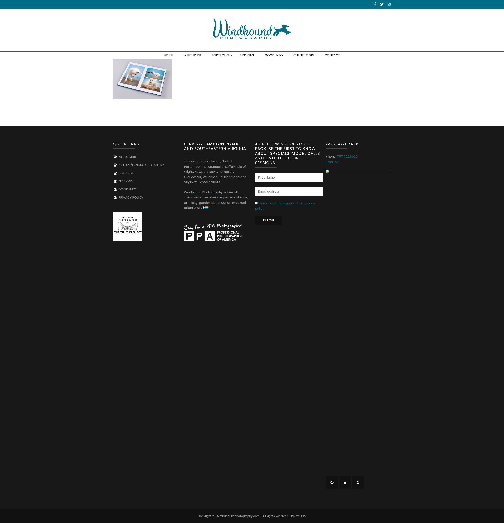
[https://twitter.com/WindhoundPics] (358, 482)
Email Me (333, 162)
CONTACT (332, 55)
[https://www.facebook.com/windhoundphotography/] (332, 482)
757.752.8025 (347, 156)
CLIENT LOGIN (303, 55)
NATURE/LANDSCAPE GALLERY (141, 165)
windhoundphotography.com (240, 516)
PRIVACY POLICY (130, 197)
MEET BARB (192, 55)
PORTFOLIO (220, 55)
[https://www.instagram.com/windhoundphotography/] (345, 482)
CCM (303, 516)
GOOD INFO (274, 55)
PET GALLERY (128, 156)
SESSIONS (247, 55)
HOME (168, 55)
